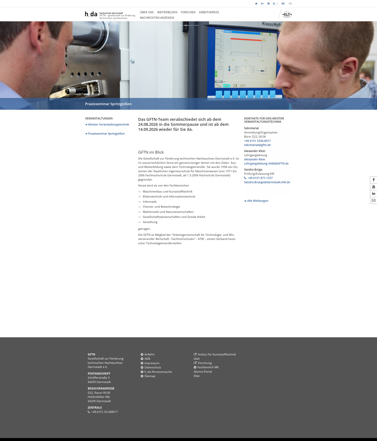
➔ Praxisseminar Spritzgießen (105, 134)
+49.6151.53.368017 (104, 412)
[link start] (256, 3)
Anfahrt (149, 354)
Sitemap (149, 376)
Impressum (151, 363)
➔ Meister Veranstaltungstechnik (107, 124)
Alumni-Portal (203, 372)
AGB (147, 359)
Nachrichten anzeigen (157, 18)
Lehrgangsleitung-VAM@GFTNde (266, 163)
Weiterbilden (167, 12)
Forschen (188, 12)
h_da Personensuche (158, 372)
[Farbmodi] (268, 3)
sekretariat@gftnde (257, 145)
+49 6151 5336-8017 (257, 141)
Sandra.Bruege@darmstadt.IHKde (267, 182)
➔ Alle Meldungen (256, 201)
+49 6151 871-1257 (260, 178)
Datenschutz (152, 367)
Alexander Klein (254, 159)
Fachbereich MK (208, 367)
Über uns (147, 12)
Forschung (205, 363)
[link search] (274, 3)
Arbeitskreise (209, 12)
